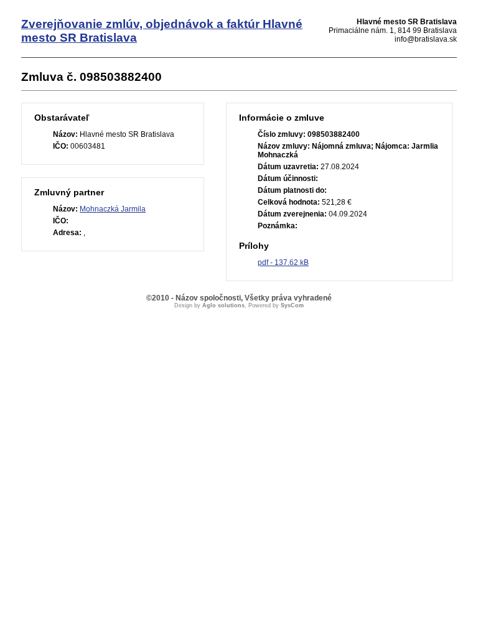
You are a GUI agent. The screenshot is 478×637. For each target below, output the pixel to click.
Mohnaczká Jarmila (113, 209)
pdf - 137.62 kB (283, 262)
